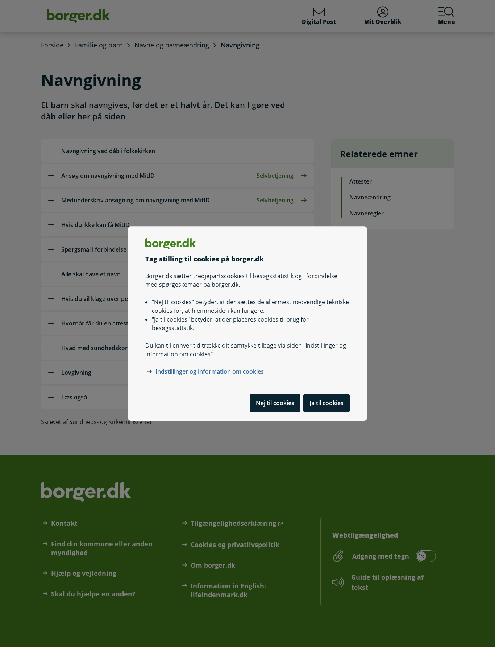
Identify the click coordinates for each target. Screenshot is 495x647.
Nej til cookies (275, 403)
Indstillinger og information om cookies (209, 371)
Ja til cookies (326, 403)
